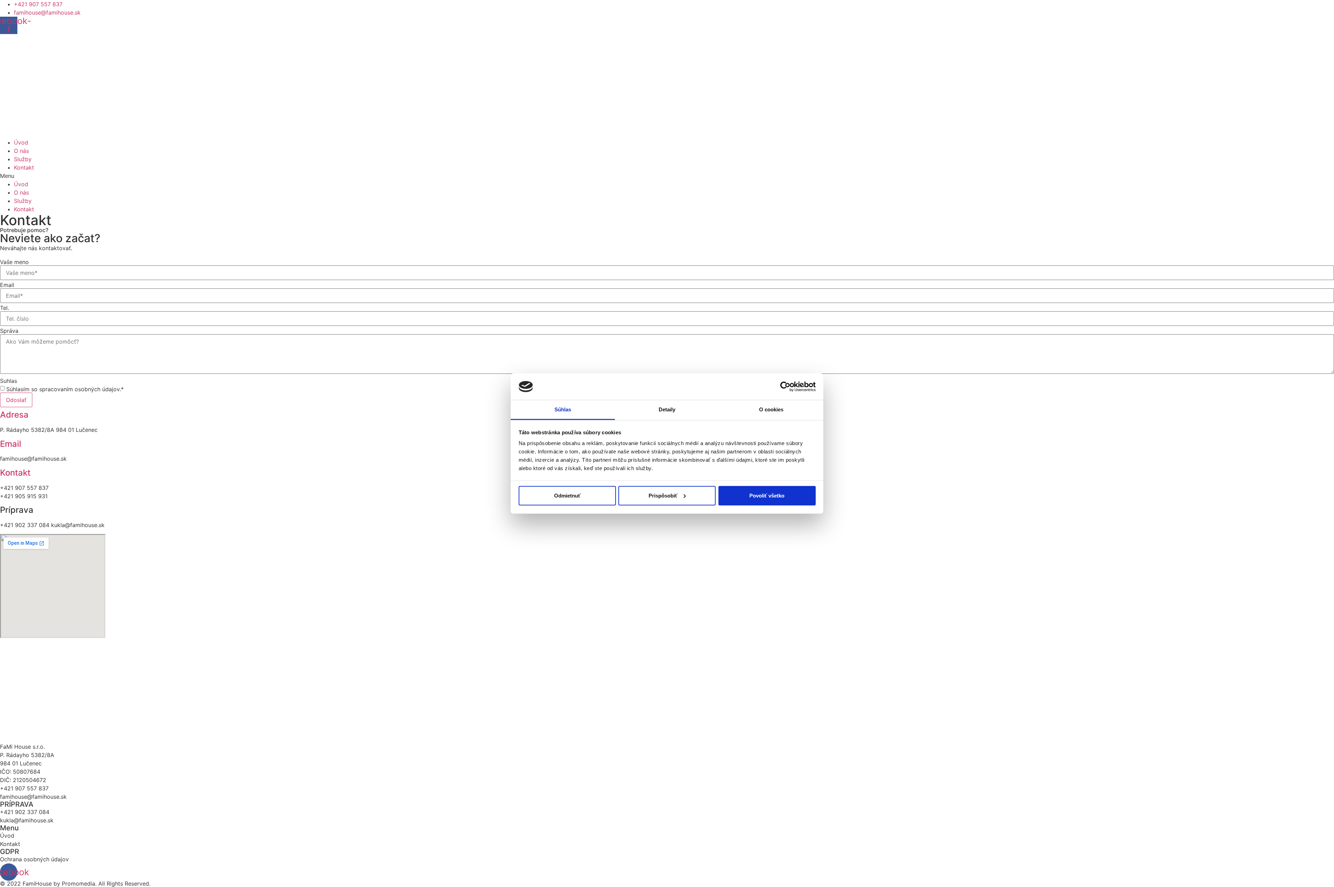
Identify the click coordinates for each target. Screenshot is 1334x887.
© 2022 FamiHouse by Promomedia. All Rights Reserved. (75, 883)
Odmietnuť (567, 496)
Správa (9, 331)
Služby (23, 159)
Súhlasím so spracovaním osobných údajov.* (65, 389)
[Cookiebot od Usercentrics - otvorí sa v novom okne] (785, 386)
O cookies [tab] (771, 409)
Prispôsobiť (663, 496)
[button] (667, 176)
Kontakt (24, 167)
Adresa (14, 415)
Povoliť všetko (766, 496)
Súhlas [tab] (562, 409)
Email (7, 285)
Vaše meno (14, 262)
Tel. (4, 308)
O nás (21, 150)
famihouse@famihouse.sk (33, 796)
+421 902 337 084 (24, 811)
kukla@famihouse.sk (26, 820)
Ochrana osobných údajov (34, 859)
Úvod (21, 142)
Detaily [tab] (667, 409)
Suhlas (8, 381)
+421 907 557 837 (24, 788)
